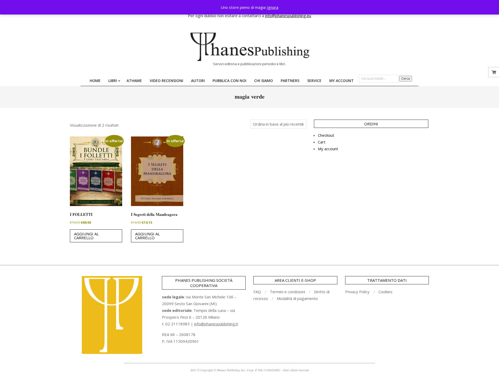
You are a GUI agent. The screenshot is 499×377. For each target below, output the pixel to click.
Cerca (405, 78)
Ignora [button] (272, 7)
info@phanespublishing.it (216, 323)
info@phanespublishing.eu (288, 15)
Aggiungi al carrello (86, 235)
